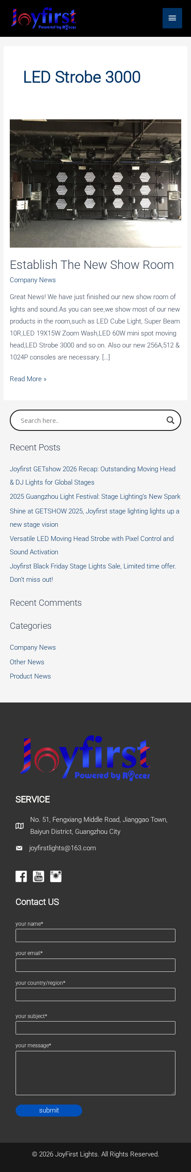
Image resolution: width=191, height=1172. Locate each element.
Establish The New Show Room (92, 265)
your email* (29, 953)
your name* (29, 924)
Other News (27, 662)
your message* (33, 1045)
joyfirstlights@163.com (62, 848)
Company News (33, 280)
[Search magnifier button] (170, 420)
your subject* (31, 1016)
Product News (30, 676)
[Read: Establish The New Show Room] (95, 183)
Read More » (28, 380)
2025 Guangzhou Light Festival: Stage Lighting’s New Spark (95, 497)
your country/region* (40, 983)
